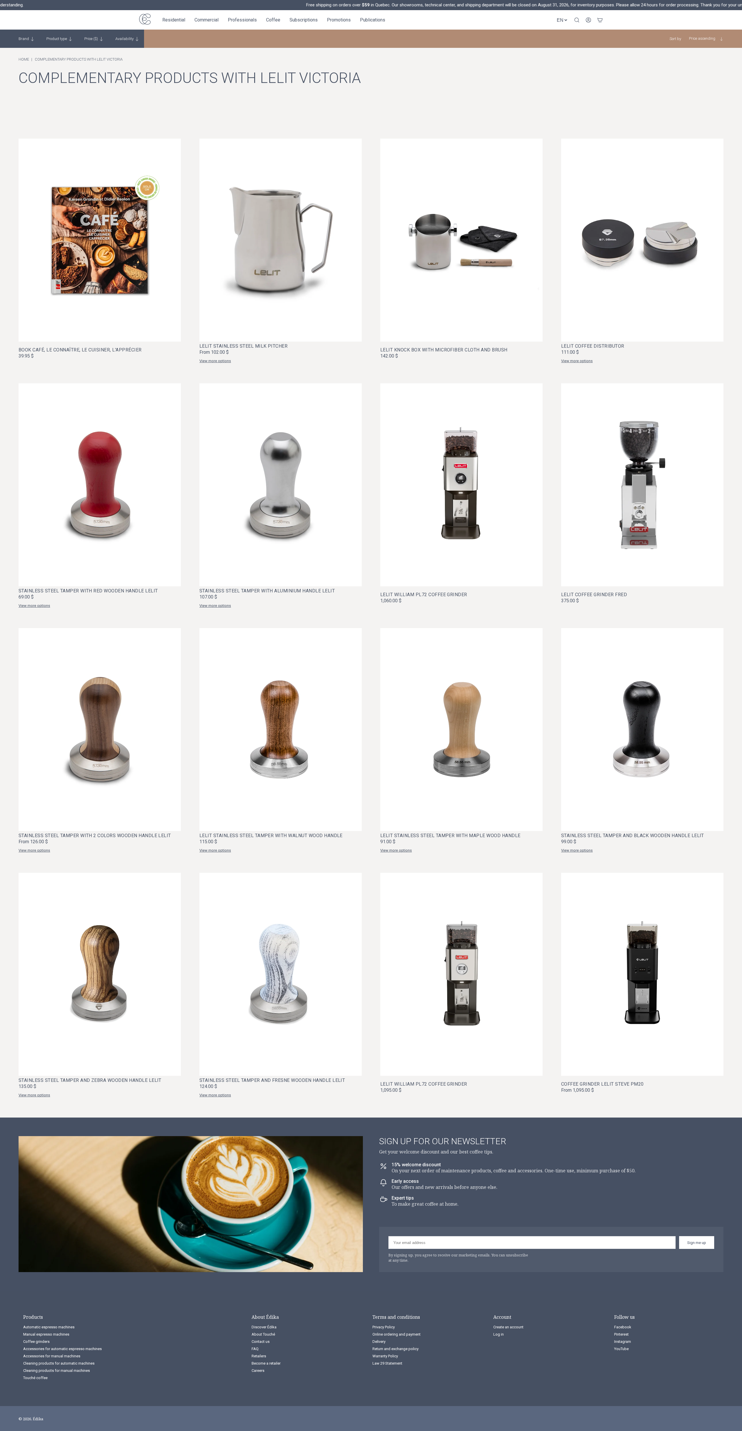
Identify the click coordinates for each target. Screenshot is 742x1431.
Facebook (622, 1327)
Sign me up (696, 1242)
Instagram (622, 1341)
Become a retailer (266, 1363)
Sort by (675, 39)
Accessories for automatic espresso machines (62, 1349)
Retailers (259, 1356)
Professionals (242, 20)
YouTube (621, 1349)
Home (24, 59)
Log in (498, 1334)
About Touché (263, 1334)
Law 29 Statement (387, 1363)
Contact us (261, 1341)
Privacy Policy (383, 1327)
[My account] (588, 20)
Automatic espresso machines (48, 1327)
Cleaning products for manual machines (56, 1370)
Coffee (273, 20)
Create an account (508, 1327)
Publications (372, 20)
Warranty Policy (385, 1356)
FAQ (255, 1349)
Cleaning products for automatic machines (58, 1363)
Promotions (339, 20)
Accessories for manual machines (51, 1356)
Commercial (206, 20)
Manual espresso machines (46, 1334)
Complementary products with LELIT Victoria (79, 59)
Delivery (378, 1341)
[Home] (145, 20)
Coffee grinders (36, 1341)
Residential (173, 20)
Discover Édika (264, 1327)
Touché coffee (35, 1378)
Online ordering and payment (396, 1334)
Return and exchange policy (395, 1349)
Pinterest (621, 1334)
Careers (258, 1370)
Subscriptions (304, 20)
